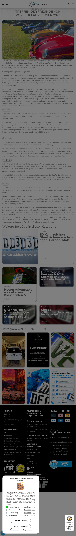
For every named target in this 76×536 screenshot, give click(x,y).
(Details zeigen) (29, 507)
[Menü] (73, 516)
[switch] (69, 528)
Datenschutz (14, 530)
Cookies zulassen (21, 520)
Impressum (27, 530)
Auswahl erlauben (21, 526)
